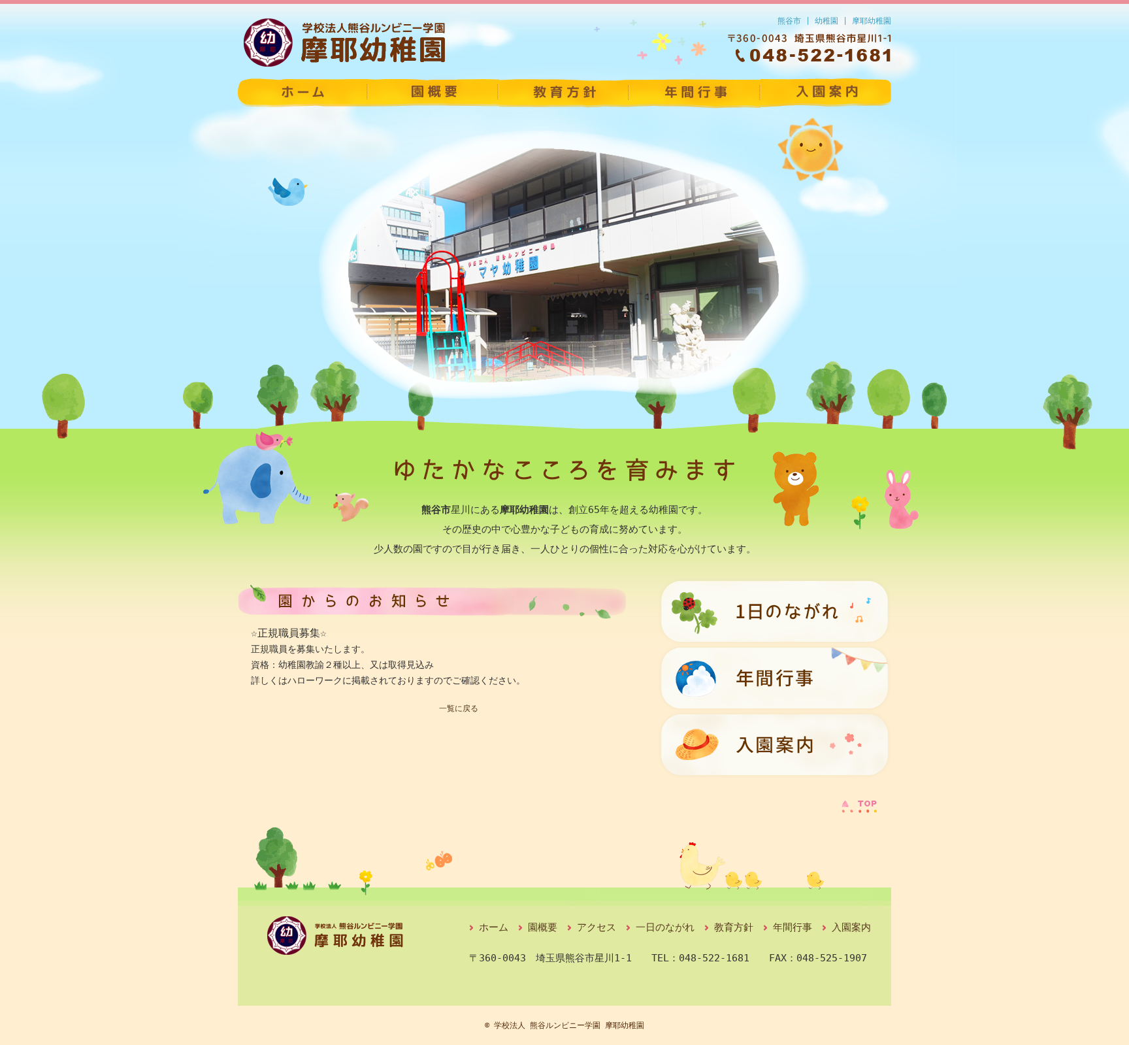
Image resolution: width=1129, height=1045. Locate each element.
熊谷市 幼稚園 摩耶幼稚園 (303, 93)
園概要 (433, 93)
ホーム (493, 927)
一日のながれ (665, 927)
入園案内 (826, 93)
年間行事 (695, 93)
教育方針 (564, 93)
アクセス (596, 927)
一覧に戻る (458, 708)
